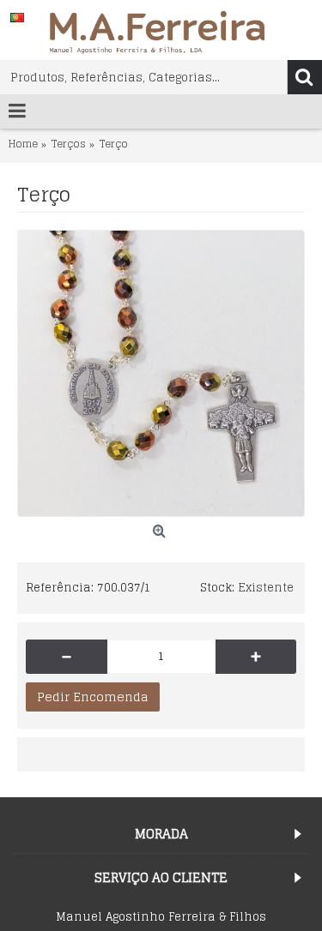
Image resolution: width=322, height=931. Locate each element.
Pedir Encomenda (93, 696)
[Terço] (161, 373)
